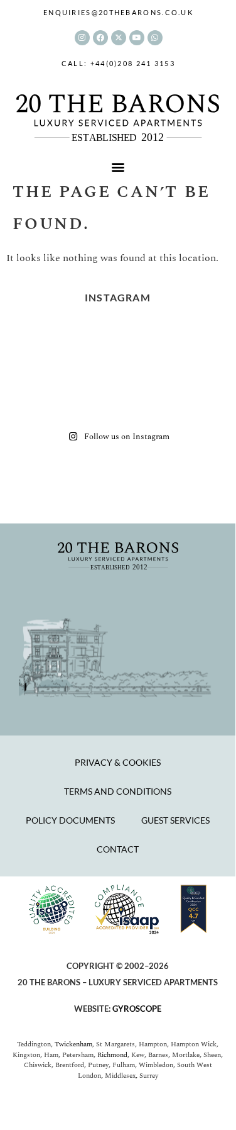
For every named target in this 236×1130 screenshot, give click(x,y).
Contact (118, 849)
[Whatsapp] (155, 37)
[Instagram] (82, 37)
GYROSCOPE (136, 1009)
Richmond (112, 1054)
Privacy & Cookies (118, 762)
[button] (117, 167)
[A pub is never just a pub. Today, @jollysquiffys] (91, 342)
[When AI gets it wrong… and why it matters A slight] (39, 371)
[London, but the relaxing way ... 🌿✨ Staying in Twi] (144, 401)
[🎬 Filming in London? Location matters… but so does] (91, 371)
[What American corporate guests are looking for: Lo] (39, 401)
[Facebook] (100, 37)
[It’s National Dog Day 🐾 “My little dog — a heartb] (39, 342)
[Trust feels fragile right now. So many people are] (196, 401)
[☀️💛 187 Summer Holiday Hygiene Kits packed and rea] (144, 342)
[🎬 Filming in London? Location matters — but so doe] (144, 371)
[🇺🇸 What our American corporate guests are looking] (91, 401)
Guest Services (175, 820)
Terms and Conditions (117, 791)
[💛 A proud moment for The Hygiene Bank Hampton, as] (196, 371)
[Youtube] (136, 37)
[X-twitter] (118, 37)
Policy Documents (70, 820)
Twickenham (73, 1044)
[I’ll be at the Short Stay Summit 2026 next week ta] (196, 342)
